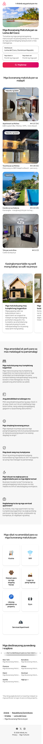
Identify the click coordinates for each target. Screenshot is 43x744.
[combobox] (20, 50)
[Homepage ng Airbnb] (4, 3)
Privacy (14, 735)
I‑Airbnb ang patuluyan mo (26, 3)
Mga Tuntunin (24, 735)
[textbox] (11, 58)
